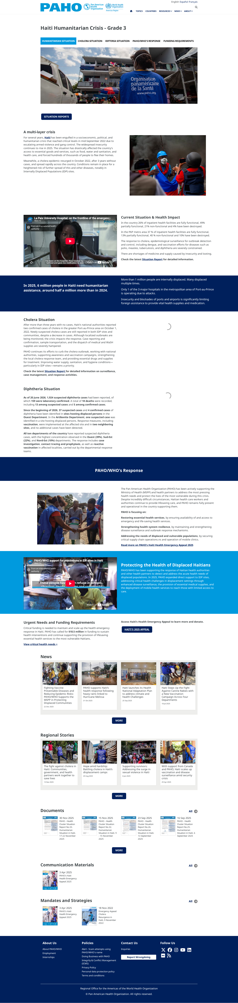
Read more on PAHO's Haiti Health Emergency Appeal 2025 (157, 545)
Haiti (47, 137)
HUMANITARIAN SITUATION (58, 41)
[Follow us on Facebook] (170, 950)
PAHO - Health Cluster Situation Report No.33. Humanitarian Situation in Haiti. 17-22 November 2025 (67, 830)
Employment (49, 953)
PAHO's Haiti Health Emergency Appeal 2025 (68, 878)
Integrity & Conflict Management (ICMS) (99, 962)
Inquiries (125, 949)
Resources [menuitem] (164, 11)
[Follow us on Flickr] (163, 956)
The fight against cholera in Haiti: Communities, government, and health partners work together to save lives (60, 772)
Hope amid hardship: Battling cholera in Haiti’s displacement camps (98, 769)
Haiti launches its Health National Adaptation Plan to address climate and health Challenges (137, 692)
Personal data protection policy (98, 971)
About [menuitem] (187, 11)
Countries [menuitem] (150, 11)
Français (193, 1)
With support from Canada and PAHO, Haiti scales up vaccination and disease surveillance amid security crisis (177, 772)
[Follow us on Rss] (169, 956)
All (190, 811)
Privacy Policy (89, 967)
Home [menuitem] (131, 11)
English (175, 1)
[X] (163, 950)
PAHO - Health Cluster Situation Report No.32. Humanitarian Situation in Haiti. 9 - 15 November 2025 (108, 830)
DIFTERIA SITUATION (117, 41)
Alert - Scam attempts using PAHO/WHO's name (96, 951)
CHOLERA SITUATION (90, 41)
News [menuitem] (177, 11)
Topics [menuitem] (139, 11)
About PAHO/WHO (52, 949)
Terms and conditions (93, 975)
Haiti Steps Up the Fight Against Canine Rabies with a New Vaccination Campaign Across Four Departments (178, 693)
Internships (49, 957)
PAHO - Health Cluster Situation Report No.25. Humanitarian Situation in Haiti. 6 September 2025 (186, 828)
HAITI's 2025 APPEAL (137, 629)
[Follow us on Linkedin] (189, 950)
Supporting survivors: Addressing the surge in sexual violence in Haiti (136, 769)
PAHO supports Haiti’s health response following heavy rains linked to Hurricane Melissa (98, 692)
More (119, 720)
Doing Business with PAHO (96, 956)
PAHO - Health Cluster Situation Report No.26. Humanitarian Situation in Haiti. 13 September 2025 (146, 830)
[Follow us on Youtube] (182, 950)
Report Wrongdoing (138, 957)
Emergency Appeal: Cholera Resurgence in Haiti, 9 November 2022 (108, 917)
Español (184, 1)
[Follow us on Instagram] (176, 950)
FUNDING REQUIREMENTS (178, 41)
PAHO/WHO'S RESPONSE (146, 41)
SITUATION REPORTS (56, 116)
